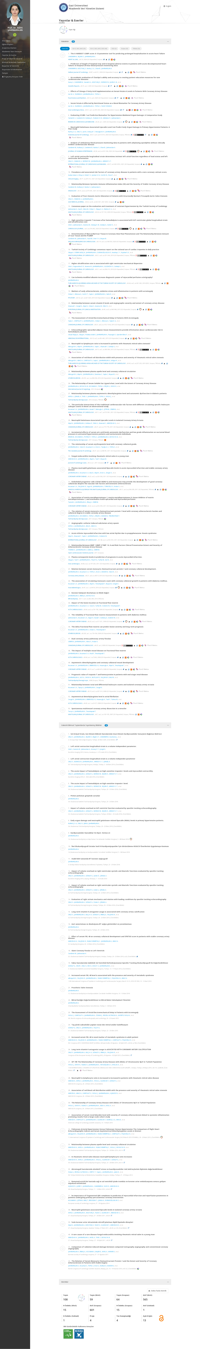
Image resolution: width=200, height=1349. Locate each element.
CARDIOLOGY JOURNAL (75, 229)
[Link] (122, 72)
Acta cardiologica (74, 564)
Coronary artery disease (76, 576)
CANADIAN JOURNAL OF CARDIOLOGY (80, 325)
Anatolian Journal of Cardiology (78, 135)
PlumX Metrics (140, 72)
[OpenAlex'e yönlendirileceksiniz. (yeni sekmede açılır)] (107, 59)
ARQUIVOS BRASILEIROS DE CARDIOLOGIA (81, 242)
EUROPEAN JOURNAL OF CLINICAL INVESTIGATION (84, 309)
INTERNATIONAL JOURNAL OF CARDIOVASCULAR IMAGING (87, 164)
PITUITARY (71, 298)
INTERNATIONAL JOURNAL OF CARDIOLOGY (82, 540)
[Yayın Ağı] (81, 1297)
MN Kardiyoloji (73, 599)
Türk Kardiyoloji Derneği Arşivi (78, 680)
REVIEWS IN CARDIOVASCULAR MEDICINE (81, 122)
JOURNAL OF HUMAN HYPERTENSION (80, 151)
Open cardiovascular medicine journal (80, 553)
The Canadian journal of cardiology (79, 451)
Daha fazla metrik (158, 1291)
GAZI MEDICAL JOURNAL (76, 202)
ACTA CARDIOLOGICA (75, 610)
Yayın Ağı (71, 29)
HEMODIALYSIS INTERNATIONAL (78, 338)
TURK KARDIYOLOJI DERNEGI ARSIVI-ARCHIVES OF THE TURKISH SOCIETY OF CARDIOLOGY (97, 283)
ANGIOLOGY (72, 191)
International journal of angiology (79, 389)
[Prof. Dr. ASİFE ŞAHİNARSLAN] (15, 14)
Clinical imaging (73, 179)
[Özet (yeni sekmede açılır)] (104, 59)
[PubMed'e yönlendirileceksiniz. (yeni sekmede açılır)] (109, 59)
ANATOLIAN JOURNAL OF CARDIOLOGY (81, 212)
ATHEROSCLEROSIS (74, 378)
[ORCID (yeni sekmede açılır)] (15, 35)
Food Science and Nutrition (77, 98)
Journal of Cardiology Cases (77, 463)
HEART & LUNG (73, 59)
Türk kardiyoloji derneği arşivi (78, 400)
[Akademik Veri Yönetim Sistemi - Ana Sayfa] (64, 7)
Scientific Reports (73, 86)
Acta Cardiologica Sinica (76, 110)
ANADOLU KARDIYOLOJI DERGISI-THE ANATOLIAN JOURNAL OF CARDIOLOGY (93, 489)
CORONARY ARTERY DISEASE (77, 477)
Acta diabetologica (74, 588)
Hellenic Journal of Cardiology (78, 72)
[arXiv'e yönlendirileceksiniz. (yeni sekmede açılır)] (130, 110)
